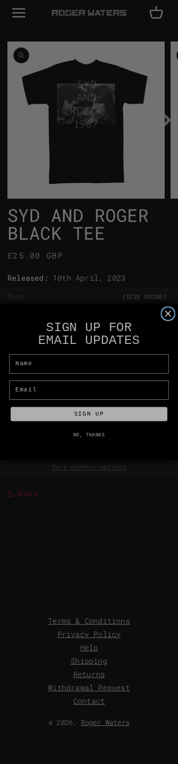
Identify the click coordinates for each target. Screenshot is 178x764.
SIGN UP (89, 414)
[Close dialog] (168, 313)
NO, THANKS (89, 435)
